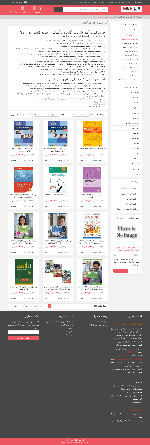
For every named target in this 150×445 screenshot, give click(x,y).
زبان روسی (135, 128)
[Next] (11, 306)
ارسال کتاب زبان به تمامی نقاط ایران (119, 2)
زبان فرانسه (135, 92)
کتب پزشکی (135, 164)
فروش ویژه (135, 174)
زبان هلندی (135, 143)
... (21, 306)
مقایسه (81, 160)
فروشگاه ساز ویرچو (67, 442)
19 (16, 306)
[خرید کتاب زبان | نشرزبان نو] (131, 9)
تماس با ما (79, 2)
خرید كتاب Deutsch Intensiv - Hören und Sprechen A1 (57, 150)
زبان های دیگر (134, 159)
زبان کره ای (135, 108)
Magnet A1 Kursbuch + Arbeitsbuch (92, 149)
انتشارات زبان (131, 204)
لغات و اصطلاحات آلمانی (130, 47)
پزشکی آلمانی (133, 84)
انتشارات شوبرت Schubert (126, 209)
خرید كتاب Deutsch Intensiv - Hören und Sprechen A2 (23, 150)
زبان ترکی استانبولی (132, 123)
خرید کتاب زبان (102, 322)
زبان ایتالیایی (135, 102)
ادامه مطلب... (121, 271)
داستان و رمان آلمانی (131, 51)
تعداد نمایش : (101, 306)
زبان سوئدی (135, 148)
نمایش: (62, 114)
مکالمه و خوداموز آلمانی (130, 59)
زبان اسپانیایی (134, 97)
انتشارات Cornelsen (129, 189)
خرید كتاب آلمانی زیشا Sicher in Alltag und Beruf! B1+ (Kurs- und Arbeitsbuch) (58, 242)
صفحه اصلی (138, 2)
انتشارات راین (131, 199)
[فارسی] (25, 2)
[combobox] (85, 9)
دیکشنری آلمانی (133, 63)
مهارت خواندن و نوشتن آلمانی (128, 67)
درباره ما (88, 2)
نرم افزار (136, 169)
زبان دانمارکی (134, 153)
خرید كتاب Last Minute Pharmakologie (57, 195)
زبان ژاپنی (135, 113)
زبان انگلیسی (134, 30)
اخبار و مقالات (68, 335)
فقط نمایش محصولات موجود (21, 115)
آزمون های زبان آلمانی (130, 75)
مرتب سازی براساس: (97, 114)
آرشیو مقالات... (118, 218)
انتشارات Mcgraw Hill (128, 194)
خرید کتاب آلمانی (99, 2)
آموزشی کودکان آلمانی (130, 43)
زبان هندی (136, 133)
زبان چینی (136, 118)
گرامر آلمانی (134, 71)
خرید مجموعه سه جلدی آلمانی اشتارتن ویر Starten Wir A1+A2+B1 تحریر (57, 288)
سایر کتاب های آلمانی (131, 88)
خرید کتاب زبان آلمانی (131, 35)
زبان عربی (135, 138)
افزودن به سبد (97, 160)
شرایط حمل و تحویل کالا (99, 325)
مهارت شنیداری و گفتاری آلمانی (128, 79)
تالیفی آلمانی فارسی (131, 55)
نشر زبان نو (69, 440)
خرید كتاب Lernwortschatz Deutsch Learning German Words (23, 196)
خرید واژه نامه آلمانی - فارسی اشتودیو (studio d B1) (23, 288)
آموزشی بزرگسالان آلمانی (129, 39)
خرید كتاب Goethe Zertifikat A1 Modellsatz (92, 196)
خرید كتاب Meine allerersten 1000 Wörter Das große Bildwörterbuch (92, 242)
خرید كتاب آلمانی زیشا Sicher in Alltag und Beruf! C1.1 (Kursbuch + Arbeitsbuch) (23, 242)
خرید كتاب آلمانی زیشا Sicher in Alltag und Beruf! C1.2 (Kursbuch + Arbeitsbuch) (92, 288)
